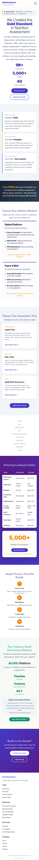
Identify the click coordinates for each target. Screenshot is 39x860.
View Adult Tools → (12, 345)
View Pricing (19, 759)
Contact (4, 843)
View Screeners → (11, 395)
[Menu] (35, 3)
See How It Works (19, 97)
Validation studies (7, 814)
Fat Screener (6, 829)
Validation (22, 85)
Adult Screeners (7, 794)
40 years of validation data (14, 121)
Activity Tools (6, 797)
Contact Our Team (19, 753)
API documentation (8, 812)
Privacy (4, 846)
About (4, 840)
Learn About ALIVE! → (19, 719)
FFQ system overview (9, 806)
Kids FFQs (5, 791)
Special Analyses (7, 809)
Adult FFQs (5, 789)
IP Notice (5, 849)
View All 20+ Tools (19, 405)
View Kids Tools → (11, 370)
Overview (5, 826)
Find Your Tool (19, 91)
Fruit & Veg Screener (8, 832)
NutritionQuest (9, 3)
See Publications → (20, 550)
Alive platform (6, 817)
